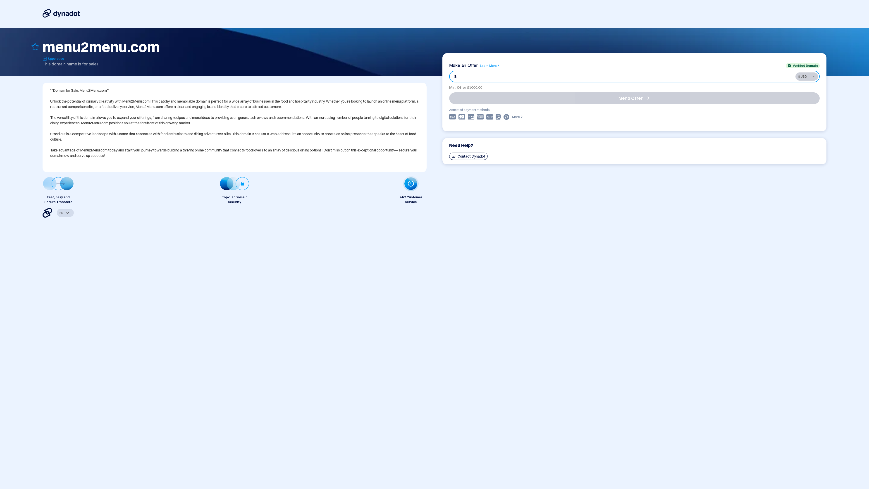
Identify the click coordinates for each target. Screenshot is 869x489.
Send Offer (631, 98)
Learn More (488, 65)
